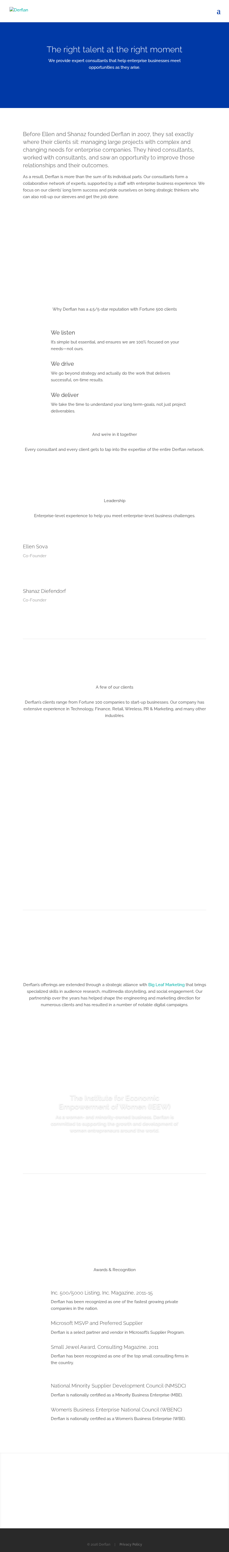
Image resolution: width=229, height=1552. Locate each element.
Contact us (115, 1499)
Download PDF (114, 1215)
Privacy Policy (131, 1544)
